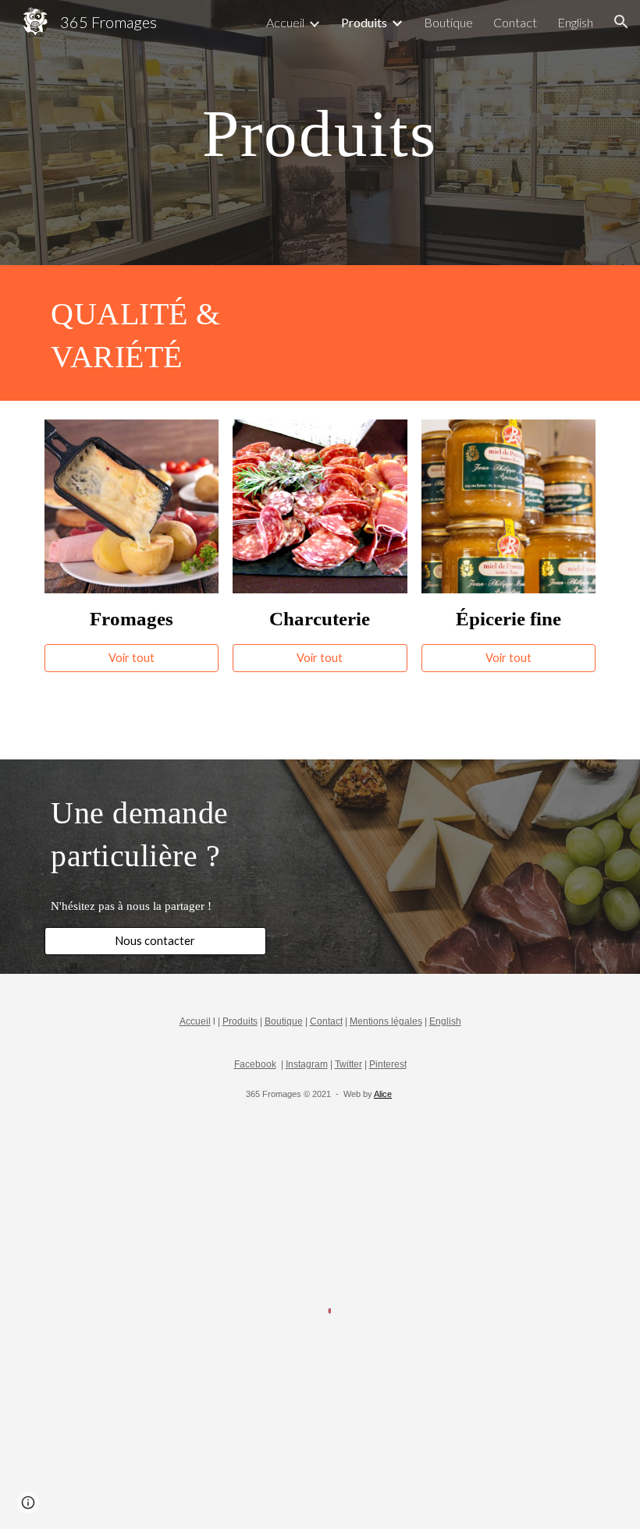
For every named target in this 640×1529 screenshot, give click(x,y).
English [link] (575, 22)
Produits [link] (364, 22)
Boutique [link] (448, 22)
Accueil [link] (285, 22)
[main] (320, 132)
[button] (621, 22)
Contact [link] (515, 22)
